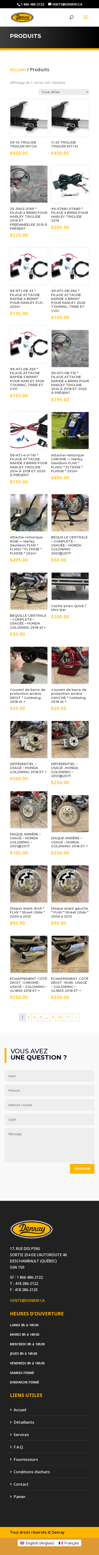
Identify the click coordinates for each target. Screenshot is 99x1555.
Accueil (18, 69)
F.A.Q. (18, 1447)
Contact (21, 1484)
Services (21, 1434)
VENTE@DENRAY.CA (27, 1300)
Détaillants (24, 1422)
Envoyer (82, 1168)
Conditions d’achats (32, 1472)
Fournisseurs (26, 1459)
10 (60, 1017)
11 (68, 1017)
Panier (20, 1496)
